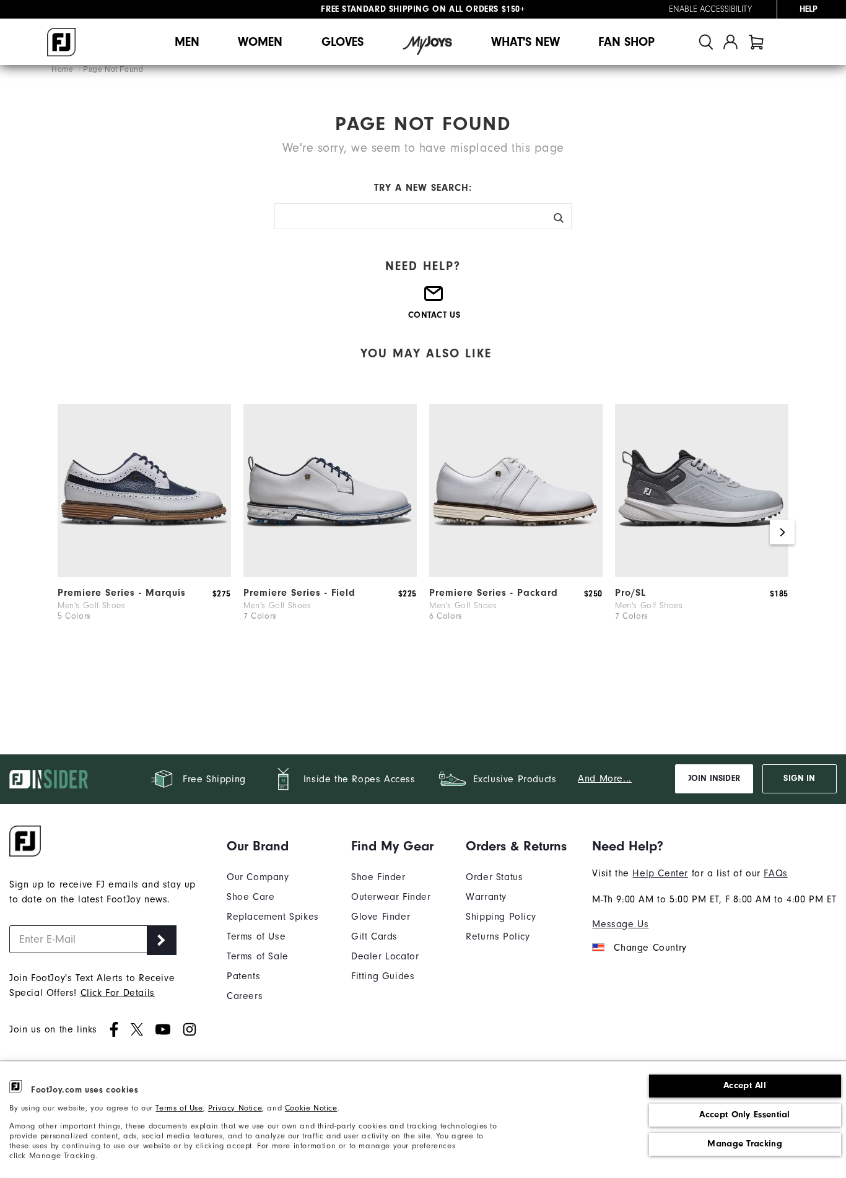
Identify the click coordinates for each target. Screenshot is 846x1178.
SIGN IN (799, 778)
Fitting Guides (382, 976)
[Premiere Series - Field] (330, 574)
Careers (245, 995)
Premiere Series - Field (299, 592)
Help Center (660, 873)
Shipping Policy (501, 916)
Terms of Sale (258, 956)
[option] (144, 532)
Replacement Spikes (273, 916)
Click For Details (118, 992)
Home (63, 69)
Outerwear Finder (391, 896)
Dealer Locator (385, 956)
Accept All (744, 1085)
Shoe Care (250, 896)
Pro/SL (630, 592)
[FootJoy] (61, 42)
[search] (706, 42)
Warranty (486, 896)
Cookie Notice (311, 1108)
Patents (243, 976)
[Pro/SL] (701, 574)
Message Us (620, 924)
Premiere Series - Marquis (122, 592)
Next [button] (782, 532)
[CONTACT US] (434, 299)
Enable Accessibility (710, 9)
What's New (525, 42)
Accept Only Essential (744, 1114)
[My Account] (730, 42)
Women (260, 42)
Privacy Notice (235, 1108)
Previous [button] (63, 532)
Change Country (650, 947)
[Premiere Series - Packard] (516, 574)
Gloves (342, 42)
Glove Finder (380, 916)
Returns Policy (498, 936)
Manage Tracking (744, 1143)
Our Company (258, 877)
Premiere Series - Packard (493, 592)
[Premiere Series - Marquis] (144, 574)
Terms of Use (179, 1108)
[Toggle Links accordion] (273, 846)
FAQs (775, 873)
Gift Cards (374, 936)
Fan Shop (626, 42)
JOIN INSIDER (714, 778)
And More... (605, 778)
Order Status (494, 877)
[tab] (756, 42)
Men (187, 42)
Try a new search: (423, 187)
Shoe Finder (378, 877)
